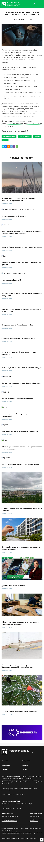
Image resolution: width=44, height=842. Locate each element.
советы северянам (24, 136)
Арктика (5, 140)
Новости (5, 761)
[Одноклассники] (8, 146)
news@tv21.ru (34, 820)
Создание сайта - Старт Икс (28, 838)
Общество (37, 136)
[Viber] (14, 146)
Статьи (24, 769)
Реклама (5, 769)
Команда (25, 765)
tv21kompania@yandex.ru (9, 820)
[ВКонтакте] (5, 146)
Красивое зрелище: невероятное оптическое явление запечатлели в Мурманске (22, 123)
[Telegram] (11, 146)
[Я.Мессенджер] (3, 146)
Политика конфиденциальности (10, 838)
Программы (26, 761)
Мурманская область (9, 136)
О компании (6, 765)
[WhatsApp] (17, 146)
